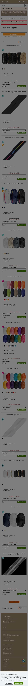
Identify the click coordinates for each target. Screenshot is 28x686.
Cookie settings (9, 683)
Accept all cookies (18, 683)
